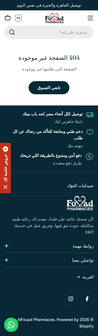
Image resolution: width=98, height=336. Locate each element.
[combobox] (49, 32)
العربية (88, 277)
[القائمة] (90, 18)
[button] (5, 168)
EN (19, 18)
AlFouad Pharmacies (36, 319)
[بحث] (12, 32)
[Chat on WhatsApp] (11, 325)
